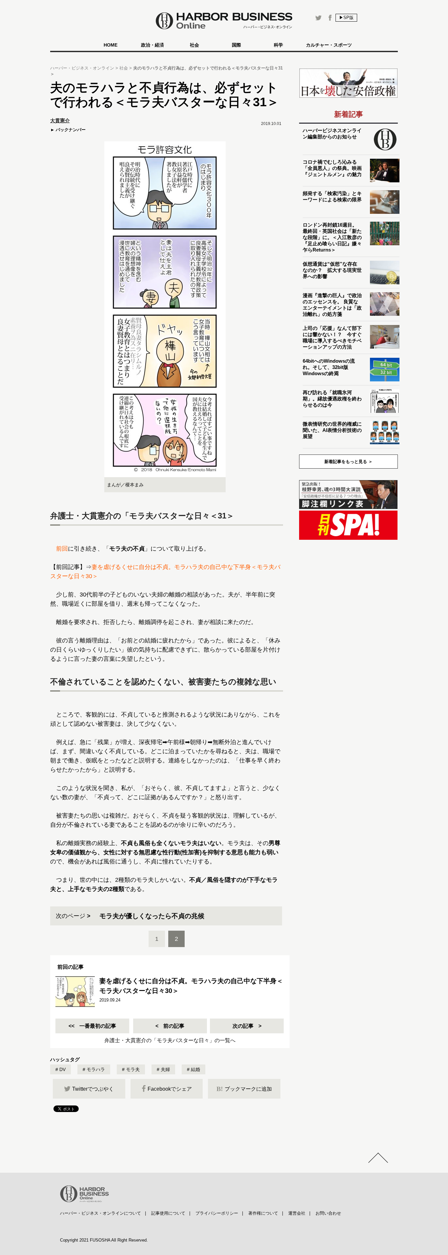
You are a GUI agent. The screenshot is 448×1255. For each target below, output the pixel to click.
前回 (62, 548)
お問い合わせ (328, 1213)
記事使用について (168, 1213)
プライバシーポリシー (216, 1213)
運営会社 (296, 1213)
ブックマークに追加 (244, 1088)
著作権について (263, 1213)
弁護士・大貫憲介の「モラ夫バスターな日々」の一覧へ (169, 1040)
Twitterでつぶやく (93, 1089)
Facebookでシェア (170, 1089)
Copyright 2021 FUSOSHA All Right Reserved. (104, 1240)
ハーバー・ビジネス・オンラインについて (100, 1213)
